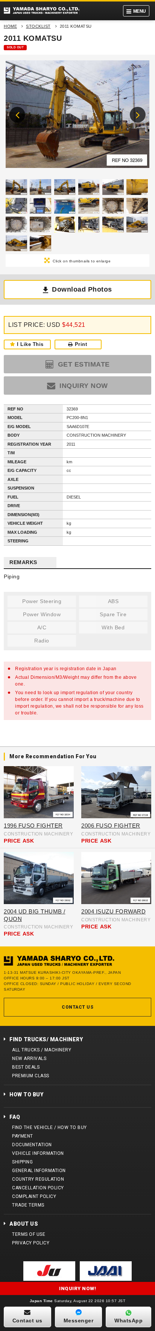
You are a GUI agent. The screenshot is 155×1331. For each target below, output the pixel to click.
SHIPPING (22, 1162)
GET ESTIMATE (83, 364)
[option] (77, 116)
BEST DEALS (26, 1067)
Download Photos (82, 289)
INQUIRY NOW (83, 385)
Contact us (27, 1321)
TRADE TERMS (28, 1205)
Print (81, 344)
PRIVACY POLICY (30, 1243)
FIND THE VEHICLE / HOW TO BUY (49, 1127)
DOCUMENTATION (32, 1144)
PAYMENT (22, 1136)
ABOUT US (23, 1224)
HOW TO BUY (26, 1094)
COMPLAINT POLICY (34, 1196)
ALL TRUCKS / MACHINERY (41, 1050)
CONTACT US (77, 1007)
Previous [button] (17, 115)
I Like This (30, 344)
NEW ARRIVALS (29, 1058)
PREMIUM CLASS (30, 1075)
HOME (10, 26)
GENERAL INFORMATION (39, 1170)
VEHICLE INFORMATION (38, 1153)
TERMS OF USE (28, 1234)
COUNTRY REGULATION (38, 1179)
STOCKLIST (38, 26)
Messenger (79, 1321)
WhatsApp (128, 1321)
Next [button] (138, 115)
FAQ (14, 1117)
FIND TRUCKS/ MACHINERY (46, 1039)
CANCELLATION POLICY (38, 1187)
